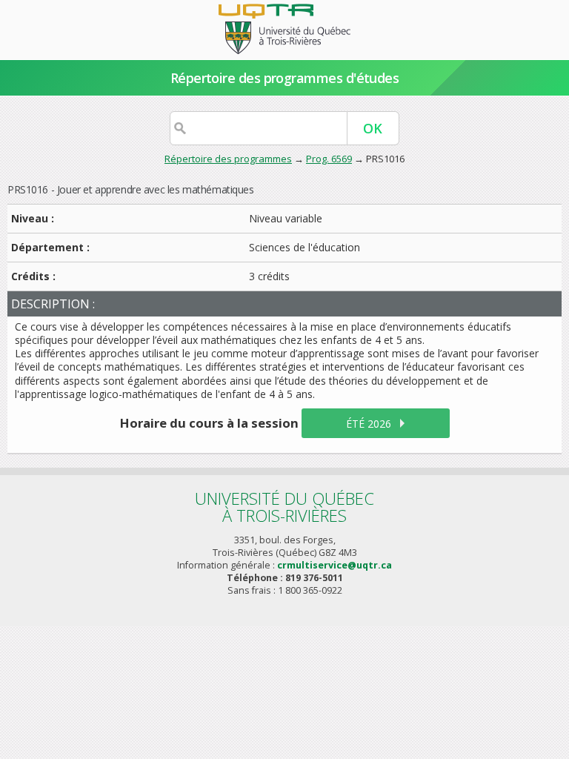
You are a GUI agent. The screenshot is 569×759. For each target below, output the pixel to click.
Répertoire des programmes (228, 158)
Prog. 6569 (329, 158)
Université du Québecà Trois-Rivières (284, 506)
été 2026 (368, 424)
